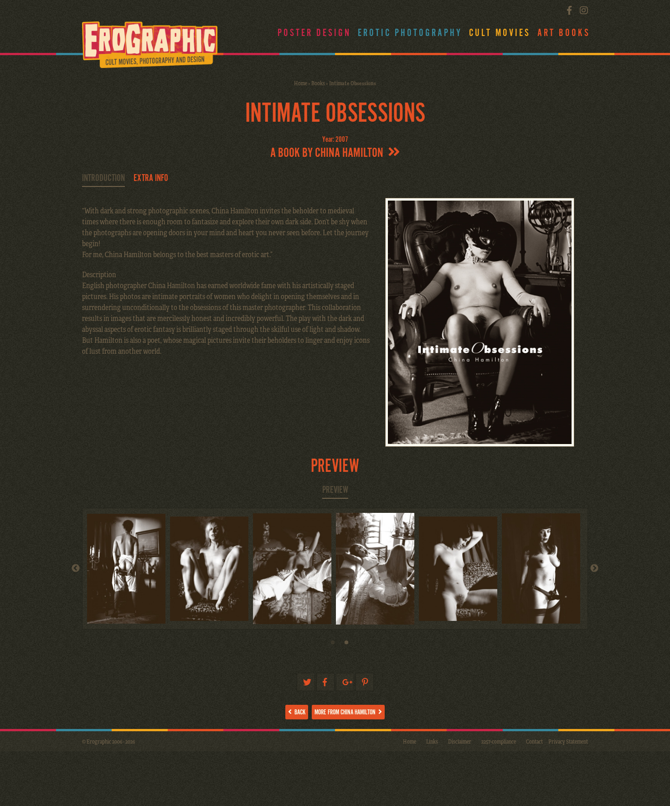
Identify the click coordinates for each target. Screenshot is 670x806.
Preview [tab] (335, 490)
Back (298, 712)
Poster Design (314, 33)
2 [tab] (346, 645)
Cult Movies (500, 33)
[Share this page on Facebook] (325, 682)
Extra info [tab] (151, 178)
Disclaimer (459, 741)
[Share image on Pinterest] (365, 682)
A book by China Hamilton (329, 153)
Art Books (563, 33)
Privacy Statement (568, 741)
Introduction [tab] (103, 178)
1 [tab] (332, 645)
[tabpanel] (543, 568)
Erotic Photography (410, 33)
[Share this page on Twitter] (306, 682)
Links (432, 741)
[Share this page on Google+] (345, 682)
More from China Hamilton (346, 712)
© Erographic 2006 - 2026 (108, 741)
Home (300, 83)
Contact (534, 741)
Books (318, 83)
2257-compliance (498, 741)
